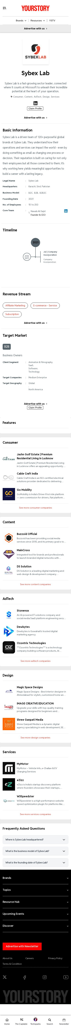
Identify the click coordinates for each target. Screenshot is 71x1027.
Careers (29, 958)
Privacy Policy (55, 958)
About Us (7, 958)
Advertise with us (34, 28)
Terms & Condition (12, 963)
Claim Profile (35, 108)
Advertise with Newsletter (22, 946)
